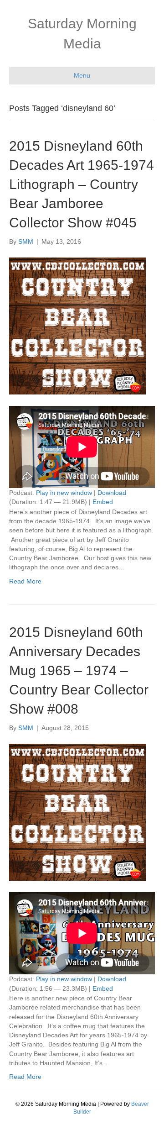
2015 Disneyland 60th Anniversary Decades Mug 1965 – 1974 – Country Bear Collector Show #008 (79, 670)
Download (111, 492)
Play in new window (64, 492)
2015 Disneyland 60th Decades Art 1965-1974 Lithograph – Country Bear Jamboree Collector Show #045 (81, 184)
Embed (102, 501)
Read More (25, 581)
